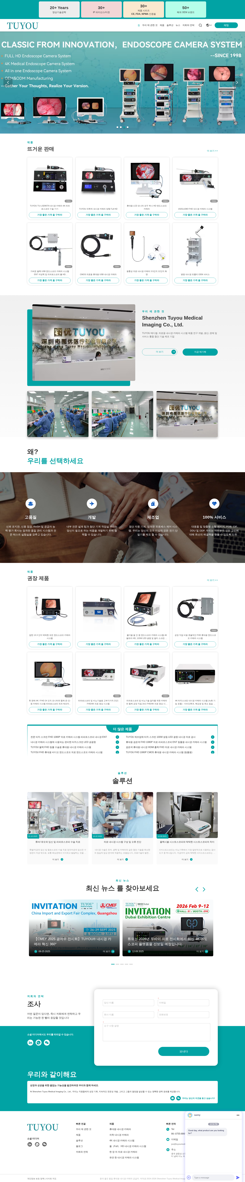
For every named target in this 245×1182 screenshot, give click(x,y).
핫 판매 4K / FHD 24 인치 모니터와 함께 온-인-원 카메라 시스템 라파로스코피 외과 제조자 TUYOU (50, 702)
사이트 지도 (51, 1178)
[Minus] (238, 1115)
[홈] (42, 1130)
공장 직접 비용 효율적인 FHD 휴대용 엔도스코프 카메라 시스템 (195, 636)
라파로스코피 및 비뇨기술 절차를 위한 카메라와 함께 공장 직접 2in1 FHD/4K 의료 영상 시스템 (146, 702)
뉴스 (178, 25)
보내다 (183, 1051)
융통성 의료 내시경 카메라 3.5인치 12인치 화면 (147, 273)
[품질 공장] (98, 609)
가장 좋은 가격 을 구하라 (49, 215)
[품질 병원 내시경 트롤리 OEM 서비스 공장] (195, 245)
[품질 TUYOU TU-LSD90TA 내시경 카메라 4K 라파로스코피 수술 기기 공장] (49, 179)
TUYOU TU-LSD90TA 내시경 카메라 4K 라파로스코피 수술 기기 (50, 207)
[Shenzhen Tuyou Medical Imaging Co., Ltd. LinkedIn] (29, 1042)
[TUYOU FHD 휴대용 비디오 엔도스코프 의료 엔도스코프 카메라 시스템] (117, 739)
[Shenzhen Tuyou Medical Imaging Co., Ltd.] (22, 25)
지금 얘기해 (200, 352)
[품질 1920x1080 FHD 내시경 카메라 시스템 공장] (195, 179)
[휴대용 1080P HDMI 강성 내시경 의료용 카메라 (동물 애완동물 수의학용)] (117, 744)
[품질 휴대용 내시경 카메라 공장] (122, 133)
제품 (162, 25)
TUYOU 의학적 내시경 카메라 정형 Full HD (98, 209)
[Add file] (189, 1177)
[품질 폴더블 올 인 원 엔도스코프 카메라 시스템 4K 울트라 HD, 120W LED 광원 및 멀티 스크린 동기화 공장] (146, 609)
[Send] (238, 1177)
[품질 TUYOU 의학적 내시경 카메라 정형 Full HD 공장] (98, 179)
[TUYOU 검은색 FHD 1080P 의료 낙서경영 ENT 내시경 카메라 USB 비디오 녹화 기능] (212, 744)
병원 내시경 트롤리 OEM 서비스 (195, 274)
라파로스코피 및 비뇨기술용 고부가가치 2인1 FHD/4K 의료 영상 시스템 (98, 702)
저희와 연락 (188, 25)
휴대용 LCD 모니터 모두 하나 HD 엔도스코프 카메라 (147, 207)
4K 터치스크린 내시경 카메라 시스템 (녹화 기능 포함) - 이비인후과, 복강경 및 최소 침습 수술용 (195, 702)
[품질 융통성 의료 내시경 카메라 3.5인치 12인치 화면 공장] (146, 245)
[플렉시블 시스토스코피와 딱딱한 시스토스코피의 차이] (187, 815)
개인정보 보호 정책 (35, 1178)
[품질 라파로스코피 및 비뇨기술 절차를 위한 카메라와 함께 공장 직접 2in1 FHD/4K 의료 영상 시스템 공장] (146, 674)
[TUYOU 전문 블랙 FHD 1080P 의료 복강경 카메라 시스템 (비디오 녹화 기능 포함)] (117, 749)
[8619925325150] (38, 1042)
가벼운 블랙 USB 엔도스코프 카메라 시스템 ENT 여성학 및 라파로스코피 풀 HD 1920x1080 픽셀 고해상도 (49, 273)
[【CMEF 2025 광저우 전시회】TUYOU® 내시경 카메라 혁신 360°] (74, 955)
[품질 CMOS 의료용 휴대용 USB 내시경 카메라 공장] (98, 245)
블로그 (79, 1146)
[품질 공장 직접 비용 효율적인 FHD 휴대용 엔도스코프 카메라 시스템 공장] (195, 609)
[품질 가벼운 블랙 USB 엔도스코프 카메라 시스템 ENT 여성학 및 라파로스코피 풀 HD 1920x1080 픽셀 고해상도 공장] (49, 245)
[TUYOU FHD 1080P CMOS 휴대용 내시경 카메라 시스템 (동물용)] (212, 739)
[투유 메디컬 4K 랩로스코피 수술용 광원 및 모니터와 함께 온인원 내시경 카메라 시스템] (212, 749)
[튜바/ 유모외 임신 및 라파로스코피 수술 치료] (57, 815)
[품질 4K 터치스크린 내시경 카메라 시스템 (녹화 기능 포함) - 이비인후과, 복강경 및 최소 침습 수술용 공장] (195, 674)
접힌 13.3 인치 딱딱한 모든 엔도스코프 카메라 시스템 (49, 636)
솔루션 (170, 25)
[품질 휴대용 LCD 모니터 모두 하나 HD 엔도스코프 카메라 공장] (146, 179)
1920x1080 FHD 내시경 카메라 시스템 (195, 209)
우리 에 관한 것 (150, 25)
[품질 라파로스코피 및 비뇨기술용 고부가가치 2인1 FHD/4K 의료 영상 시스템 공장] (98, 674)
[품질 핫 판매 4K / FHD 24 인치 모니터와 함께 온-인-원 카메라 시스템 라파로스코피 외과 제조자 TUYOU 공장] (49, 674)
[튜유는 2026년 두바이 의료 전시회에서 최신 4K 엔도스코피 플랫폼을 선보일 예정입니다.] (167, 955)
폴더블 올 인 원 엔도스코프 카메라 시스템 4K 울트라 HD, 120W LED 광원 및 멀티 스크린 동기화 (146, 637)
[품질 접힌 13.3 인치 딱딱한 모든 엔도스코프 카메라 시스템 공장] (49, 609)
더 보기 (212, 151)
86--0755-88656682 (181, 1134)
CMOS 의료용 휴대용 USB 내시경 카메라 (98, 274)
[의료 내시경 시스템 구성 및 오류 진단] (122, 815)
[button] (117, 127)
